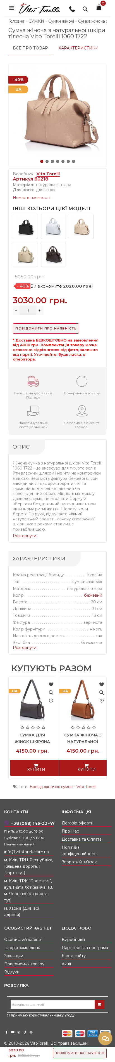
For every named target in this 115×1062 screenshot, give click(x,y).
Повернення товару (24, 963)
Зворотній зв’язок (79, 861)
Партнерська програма (85, 947)
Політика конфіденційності (79, 850)
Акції (66, 963)
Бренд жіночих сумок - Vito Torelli (63, 786)
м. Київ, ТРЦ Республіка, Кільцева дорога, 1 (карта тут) (28, 866)
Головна (16, 21)
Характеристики (79, 48)
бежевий (93, 595)
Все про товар (30, 48)
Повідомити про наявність (79, 1053)
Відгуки (12, 972)
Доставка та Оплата (82, 839)
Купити (36, 769)
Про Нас (70, 831)
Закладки (13, 955)
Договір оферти (78, 823)
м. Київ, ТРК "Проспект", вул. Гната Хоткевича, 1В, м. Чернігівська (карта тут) (28, 890)
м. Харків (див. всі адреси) (21, 911)
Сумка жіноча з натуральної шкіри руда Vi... (83, 742)
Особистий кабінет (23, 939)
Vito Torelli (48, 173)
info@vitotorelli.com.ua (26, 851)
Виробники (73, 939)
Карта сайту (74, 955)
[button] (41, 161)
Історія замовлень (22, 947)
